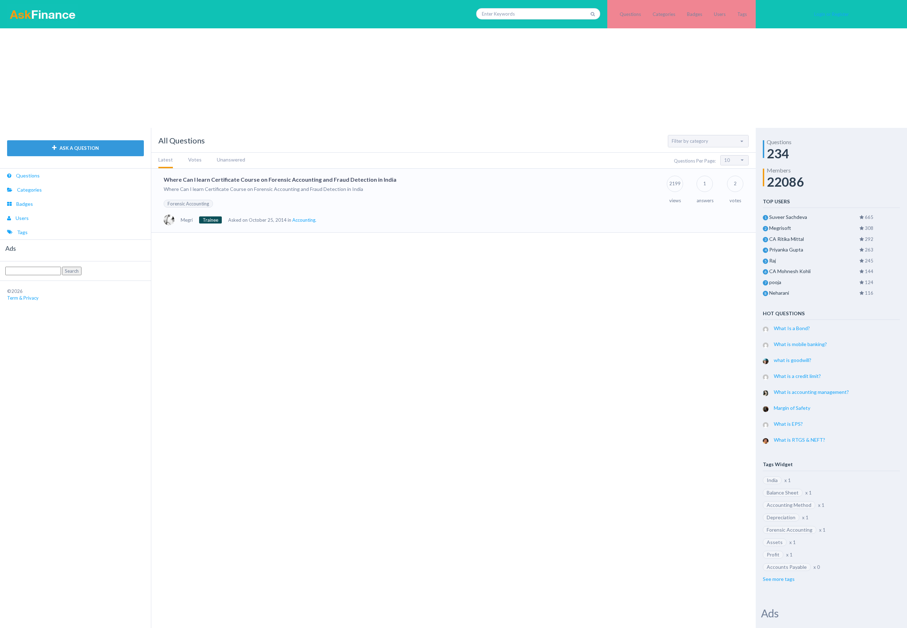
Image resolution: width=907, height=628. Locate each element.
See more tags (779, 579)
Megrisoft (780, 228)
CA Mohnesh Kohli (790, 271)
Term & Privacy (23, 298)
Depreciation (781, 517)
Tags (742, 14)
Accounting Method (789, 505)
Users (720, 14)
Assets (775, 542)
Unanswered (231, 160)
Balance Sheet (783, 493)
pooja (775, 282)
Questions (630, 14)
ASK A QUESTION (78, 148)
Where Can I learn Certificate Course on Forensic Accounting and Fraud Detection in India (280, 179)
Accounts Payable (787, 567)
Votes (195, 160)
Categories (664, 14)
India (772, 480)
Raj (772, 261)
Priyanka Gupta (786, 250)
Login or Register (831, 14)
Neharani (779, 293)
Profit (773, 554)
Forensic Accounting (188, 203)
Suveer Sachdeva (788, 217)
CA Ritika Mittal (786, 239)
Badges (694, 14)
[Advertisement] (453, 78)
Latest (165, 160)
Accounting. (304, 220)
